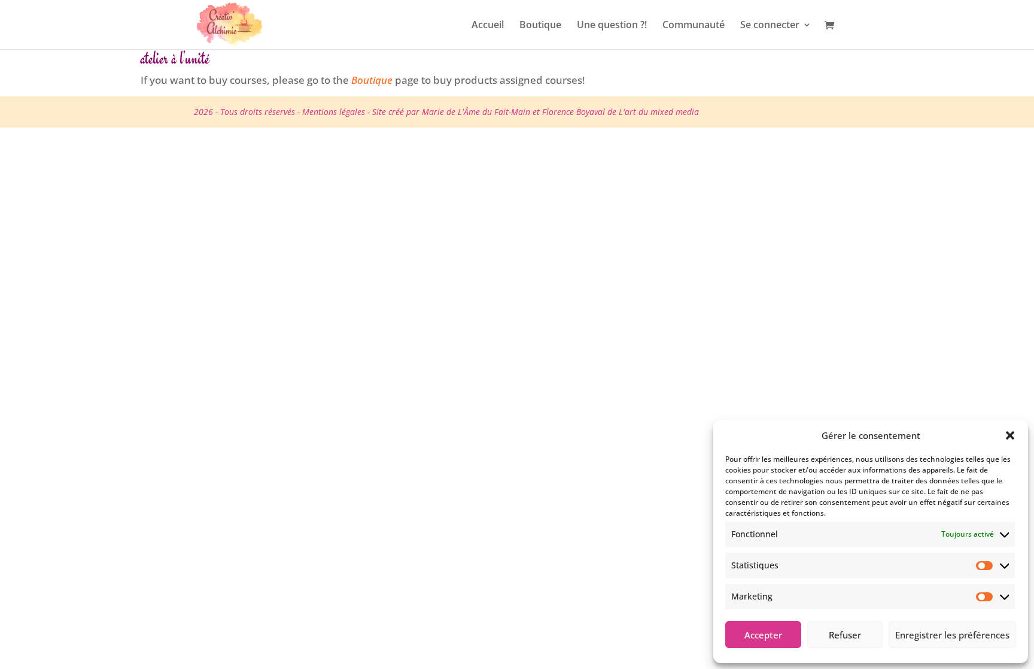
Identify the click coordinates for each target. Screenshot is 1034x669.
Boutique (540, 25)
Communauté (693, 25)
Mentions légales (333, 111)
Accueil (488, 25)
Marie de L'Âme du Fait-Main (476, 111)
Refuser (845, 635)
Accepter (763, 635)
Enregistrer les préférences (952, 635)
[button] (1010, 435)
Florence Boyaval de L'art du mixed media (620, 111)
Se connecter (769, 25)
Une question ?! (612, 25)
